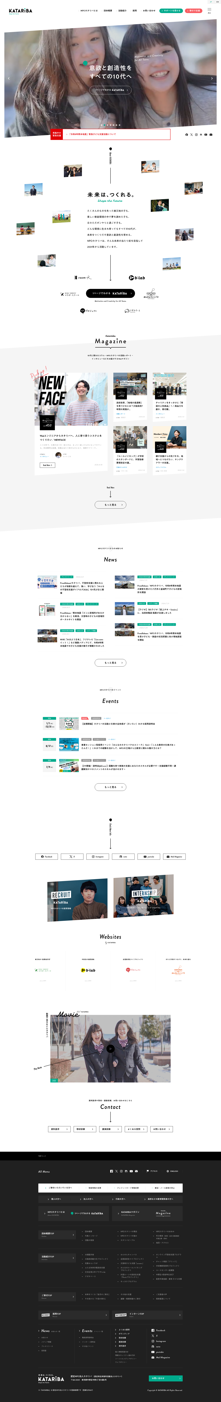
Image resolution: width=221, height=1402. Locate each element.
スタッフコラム (161, 467)
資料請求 (55, 1129)
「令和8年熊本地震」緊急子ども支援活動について (92, 134)
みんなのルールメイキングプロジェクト (131, 1269)
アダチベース (90, 1276)
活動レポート (120, 414)
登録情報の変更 (95, 1188)
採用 (135, 10)
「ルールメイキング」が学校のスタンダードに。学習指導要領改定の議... (130, 459)
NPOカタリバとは (89, 10)
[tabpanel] (110, 78)
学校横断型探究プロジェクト (168, 1266)
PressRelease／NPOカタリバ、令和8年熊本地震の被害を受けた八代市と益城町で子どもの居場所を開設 (159, 589)
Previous (8, 78)
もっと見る (110, 505)
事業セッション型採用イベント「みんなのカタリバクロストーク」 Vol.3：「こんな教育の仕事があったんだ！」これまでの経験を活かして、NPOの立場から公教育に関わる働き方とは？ (128, 746)
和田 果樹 (163, 471)
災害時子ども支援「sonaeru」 (132, 1263)
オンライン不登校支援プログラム (168, 1256)
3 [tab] (107, 125)
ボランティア (124, 1334)
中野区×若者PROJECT (165, 1274)
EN (217, 2)
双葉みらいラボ (91, 1263)
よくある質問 (134, 1129)
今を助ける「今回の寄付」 (96, 1299)
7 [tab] (119, 125)
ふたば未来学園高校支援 (95, 1268)
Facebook (187, 134)
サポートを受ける (172, 10)
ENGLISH (174, 1171)
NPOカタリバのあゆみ (165, 1231)
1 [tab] (101, 125)
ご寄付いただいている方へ (60, 1187)
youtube (205, 134)
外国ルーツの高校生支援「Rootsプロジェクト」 (130, 1276)
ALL (209, 13)
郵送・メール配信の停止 (165, 1188)
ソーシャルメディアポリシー (126, 1359)
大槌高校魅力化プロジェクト (96, 1259)
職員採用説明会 (88, 1337)
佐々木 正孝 (67, 456)
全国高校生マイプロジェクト (132, 1259)
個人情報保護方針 (121, 1352)
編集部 (123, 417)
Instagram (196, 134)
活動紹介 (122, 10)
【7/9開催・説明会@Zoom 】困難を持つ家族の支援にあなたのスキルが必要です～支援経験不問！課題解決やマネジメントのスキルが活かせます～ (128, 767)
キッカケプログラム (129, 1281)
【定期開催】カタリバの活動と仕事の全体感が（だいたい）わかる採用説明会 (118, 724)
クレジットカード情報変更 (128, 1188)
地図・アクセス (162, 1243)
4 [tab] (110, 125)
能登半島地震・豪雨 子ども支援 (169, 1279)
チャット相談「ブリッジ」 (167, 1261)
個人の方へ (56, 1199)
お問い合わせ (149, 10)
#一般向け (107, 718)
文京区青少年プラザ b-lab (95, 1272)
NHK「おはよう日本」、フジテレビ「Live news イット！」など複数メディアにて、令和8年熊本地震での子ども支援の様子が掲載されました (82, 643)
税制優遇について (163, 1299)
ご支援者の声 (161, 1294)
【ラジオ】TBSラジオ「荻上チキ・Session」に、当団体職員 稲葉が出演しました (158, 611)
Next (213, 78)
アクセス (154, 1171)
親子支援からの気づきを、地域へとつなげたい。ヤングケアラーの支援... (169, 459)
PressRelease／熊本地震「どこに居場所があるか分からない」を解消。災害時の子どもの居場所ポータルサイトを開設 (82, 616)
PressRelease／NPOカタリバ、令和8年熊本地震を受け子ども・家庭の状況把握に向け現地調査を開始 (159, 637)
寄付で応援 (194, 10)
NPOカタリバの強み (129, 1236)
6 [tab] (116, 125)
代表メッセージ (91, 1236)
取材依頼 (81, 1129)
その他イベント (99, 739)
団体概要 (108, 10)
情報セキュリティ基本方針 (125, 1355)
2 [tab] (104, 125)
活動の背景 (89, 1240)
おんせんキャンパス (129, 1254)
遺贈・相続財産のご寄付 (130, 1299)
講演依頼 (106, 1129)
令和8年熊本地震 (67, 604)
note (201, 134)
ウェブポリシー (121, 1362)
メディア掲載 (91, 630)
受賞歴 (43, 1351)
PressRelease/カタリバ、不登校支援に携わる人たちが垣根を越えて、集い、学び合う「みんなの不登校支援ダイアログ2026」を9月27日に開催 (82, 588)
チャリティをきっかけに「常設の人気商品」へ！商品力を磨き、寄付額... (169, 406)
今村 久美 (124, 471)
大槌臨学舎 (89, 1254)
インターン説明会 (88, 1342)
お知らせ (80, 604)
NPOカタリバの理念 (129, 1231)
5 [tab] (113, 125)
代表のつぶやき (121, 467)
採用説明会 (96, 718)
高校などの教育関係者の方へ (160, 1199)
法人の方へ (88, 1199)
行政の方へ (120, 1199)
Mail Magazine (211, 134)
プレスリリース (66, 577)
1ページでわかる (101, 293)
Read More (46, 465)
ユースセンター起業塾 (165, 1270)
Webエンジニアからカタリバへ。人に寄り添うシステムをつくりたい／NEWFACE (71, 438)
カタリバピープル (128, 1240)
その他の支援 (126, 1294)
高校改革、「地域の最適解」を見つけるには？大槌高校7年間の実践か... (129, 406)
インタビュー (44, 456)
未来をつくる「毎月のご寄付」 (97, 1294)
